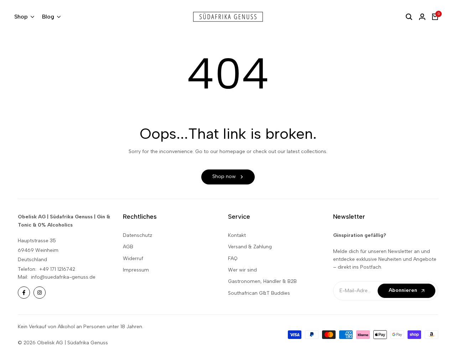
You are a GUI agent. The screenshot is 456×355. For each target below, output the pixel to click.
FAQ (233, 258)
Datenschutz (137, 235)
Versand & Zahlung (250, 247)
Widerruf (133, 258)
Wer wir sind (242, 270)
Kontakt (237, 235)
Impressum (136, 270)
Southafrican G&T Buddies (259, 293)
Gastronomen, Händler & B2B (262, 281)
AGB (128, 247)
